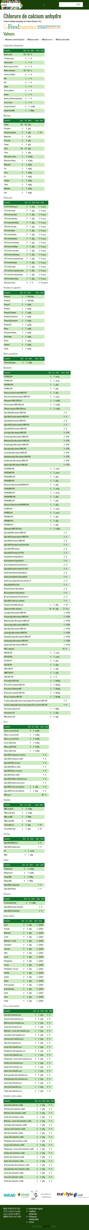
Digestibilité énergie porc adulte (13, 758)
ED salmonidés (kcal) (10, 903)
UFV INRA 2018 (8, 380)
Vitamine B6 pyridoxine (10, 320)
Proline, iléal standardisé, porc (13, 1091)
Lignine (6, 86)
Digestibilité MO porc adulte (12, 767)
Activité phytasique (10, 362)
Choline (6, 348)
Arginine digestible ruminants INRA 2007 (16, 644)
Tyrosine (6, 965)
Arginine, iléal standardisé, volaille (14, 1157)
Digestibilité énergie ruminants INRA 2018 (16, 416)
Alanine (6, 981)
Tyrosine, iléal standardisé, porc (13, 1055)
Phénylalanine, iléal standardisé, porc (15, 1051)
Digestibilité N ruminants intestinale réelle (16, 544)
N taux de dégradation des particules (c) (15, 564)
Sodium (6, 144)
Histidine (6, 973)
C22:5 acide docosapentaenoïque (14, 270)
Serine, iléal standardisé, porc (12, 1087)
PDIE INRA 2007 (8, 524)
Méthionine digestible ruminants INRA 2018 (16, 440)
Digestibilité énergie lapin (11, 885)
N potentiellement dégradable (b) (14, 560)
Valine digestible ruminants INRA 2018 (15, 448)
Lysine (6, 925)
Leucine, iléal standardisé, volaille (14, 1137)
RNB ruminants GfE (9, 716)
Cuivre (6, 172)
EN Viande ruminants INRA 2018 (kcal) (15, 408)
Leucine (6, 957)
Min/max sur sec (48, 39)
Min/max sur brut (33, 39)
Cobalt (6, 184)
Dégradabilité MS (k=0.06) (11, 584)
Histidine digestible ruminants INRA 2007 (16, 640)
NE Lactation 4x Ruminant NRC (13, 688)
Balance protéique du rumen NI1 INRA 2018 (16, 484)
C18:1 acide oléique (9, 230)
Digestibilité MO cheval (11, 843)
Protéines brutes (9, 58)
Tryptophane (7, 945)
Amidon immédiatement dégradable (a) (15, 572)
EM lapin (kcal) (8, 873)
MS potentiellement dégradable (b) (14, 592)
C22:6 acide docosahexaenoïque (13, 274)
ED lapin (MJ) (7, 877)
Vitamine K (7, 308)
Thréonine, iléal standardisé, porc (13, 1019)
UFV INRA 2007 (8, 512)
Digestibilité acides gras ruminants (14, 600)
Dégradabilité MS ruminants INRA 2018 (15, 428)
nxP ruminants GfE (9, 712)
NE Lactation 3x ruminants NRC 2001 (14, 684)
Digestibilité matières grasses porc (14, 783)
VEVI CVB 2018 (8, 656)
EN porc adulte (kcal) (10, 751)
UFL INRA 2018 (8, 376)
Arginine (6, 977)
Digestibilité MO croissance (12, 763)
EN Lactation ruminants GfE (12, 709)
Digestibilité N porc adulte (12, 774)
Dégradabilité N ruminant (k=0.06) (14, 552)
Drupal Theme (37, 1226)
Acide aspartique (9, 985)
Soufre (6, 152)
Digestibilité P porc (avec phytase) (14, 791)
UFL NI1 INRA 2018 (9, 468)
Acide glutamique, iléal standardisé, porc (16, 1079)
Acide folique (8, 336)
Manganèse (7, 164)
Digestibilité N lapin (10, 889)
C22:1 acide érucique (10, 266)
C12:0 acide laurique (9, 210)
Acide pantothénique (10, 332)
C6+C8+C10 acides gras (11, 206)
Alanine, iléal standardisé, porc (13, 1071)
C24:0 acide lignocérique (11, 278)
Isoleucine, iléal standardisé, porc (14, 1039)
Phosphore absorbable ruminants (13, 605)
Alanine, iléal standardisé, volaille (14, 1161)
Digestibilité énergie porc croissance (14, 755)
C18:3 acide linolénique (10, 238)
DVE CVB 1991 (8, 660)
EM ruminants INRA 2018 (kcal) (13, 400)
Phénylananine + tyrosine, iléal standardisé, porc (18, 1059)
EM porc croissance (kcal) (11, 735)
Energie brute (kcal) (9, 106)
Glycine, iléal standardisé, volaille (14, 1173)
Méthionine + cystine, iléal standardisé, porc (17, 1031)
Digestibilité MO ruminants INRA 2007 (15, 532)
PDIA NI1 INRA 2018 (9, 476)
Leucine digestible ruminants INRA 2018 (15, 452)
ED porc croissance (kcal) (11, 730)
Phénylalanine (8, 961)
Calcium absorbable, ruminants (13, 608)
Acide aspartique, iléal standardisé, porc (16, 1075)
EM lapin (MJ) (8, 881)
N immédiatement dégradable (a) (13, 556)
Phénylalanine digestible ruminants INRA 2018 (17, 456)
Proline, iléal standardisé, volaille (14, 1181)
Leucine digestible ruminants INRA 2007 (15, 632)
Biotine (6, 340)
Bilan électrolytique (10, 160)
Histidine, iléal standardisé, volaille (14, 1153)
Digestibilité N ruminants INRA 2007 (14, 540)
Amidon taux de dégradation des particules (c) (17, 580)
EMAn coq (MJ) (8, 816)
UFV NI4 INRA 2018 (9, 492)
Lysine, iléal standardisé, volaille (13, 1105)
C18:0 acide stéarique (10, 226)
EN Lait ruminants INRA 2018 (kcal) (14, 404)
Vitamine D (7, 300)
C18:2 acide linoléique (10, 234)
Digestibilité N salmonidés (12, 911)
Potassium (7, 140)
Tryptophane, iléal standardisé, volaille (15, 1125)
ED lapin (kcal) (8, 869)
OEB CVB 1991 (8, 665)
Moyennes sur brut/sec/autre (15, 39)
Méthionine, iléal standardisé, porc (14, 1023)
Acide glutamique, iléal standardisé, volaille (17, 1169)
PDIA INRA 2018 (8, 384)
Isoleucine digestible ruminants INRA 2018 (16, 444)
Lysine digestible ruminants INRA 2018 (15, 432)
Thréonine (7, 929)
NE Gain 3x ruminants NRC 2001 (13, 696)
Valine (6, 953)
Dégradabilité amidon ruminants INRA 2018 (16, 424)
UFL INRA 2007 (8, 508)
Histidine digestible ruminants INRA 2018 (16, 460)
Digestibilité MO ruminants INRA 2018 (15, 412)
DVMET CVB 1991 (8, 672)
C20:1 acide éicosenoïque (11, 250)
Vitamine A (7, 296)
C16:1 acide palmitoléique (11, 222)
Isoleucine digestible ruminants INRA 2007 (16, 624)
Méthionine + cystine (10, 941)
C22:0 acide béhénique (10, 262)
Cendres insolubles (9, 74)
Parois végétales (9, 90)
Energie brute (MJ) (9, 110)
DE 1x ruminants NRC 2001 (11, 680)
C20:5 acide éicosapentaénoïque (13, 258)
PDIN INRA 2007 (8, 520)
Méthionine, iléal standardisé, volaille (15, 1113)
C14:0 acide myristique (10, 214)
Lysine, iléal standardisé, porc (12, 1015)
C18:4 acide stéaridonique (11, 242)
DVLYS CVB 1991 (8, 668)
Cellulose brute (8, 62)
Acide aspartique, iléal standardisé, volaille (16, 1165)
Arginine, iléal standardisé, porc (13, 1067)
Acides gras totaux (9, 282)
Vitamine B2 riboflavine (10, 316)
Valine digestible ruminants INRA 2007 (15, 628)
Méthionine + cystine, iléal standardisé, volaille (17, 1121)
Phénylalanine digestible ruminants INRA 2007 (17, 636)
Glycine (6, 993)
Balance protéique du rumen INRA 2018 (15, 392)
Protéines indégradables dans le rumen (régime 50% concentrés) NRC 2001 (25, 705)
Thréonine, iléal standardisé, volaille (14, 1109)
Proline (6, 1001)
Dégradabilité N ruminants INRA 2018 (15, 420)
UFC (5, 851)
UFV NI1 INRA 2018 (9, 472)
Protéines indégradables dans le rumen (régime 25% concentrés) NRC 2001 (25, 700)
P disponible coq (9, 825)
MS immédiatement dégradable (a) (14, 588)
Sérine (6, 997)
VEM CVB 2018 (8, 652)
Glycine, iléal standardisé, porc (13, 1083)
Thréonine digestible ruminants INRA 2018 (16, 436)
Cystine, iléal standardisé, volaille (14, 1117)
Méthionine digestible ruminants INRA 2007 (16, 620)
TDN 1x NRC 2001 (8, 677)
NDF (5, 78)
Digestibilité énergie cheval (12, 847)
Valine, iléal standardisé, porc (12, 1043)
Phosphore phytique (10, 132)
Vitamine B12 (7, 324)
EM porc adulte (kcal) (10, 746)
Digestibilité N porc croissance (13, 770)
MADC (6, 855)
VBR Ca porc (7, 795)
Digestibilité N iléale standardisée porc (15, 779)
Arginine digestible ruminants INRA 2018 (15, 464)
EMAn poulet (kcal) (9, 813)
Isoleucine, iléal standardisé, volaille (14, 1129)
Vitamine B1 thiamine (10, 312)
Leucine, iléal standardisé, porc (13, 1047)
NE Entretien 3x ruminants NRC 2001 (14, 693)
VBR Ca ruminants (9, 649)
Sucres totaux (8, 102)
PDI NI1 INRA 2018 (9, 480)
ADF (5, 82)
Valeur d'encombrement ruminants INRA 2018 (17, 396)
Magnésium (7, 136)
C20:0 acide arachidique (11, 246)
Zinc (5, 168)
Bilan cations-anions (10, 156)
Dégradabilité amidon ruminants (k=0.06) (16, 568)
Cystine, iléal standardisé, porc (13, 1027)
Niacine (6, 328)
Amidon (6, 94)
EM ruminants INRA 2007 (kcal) (13, 528)
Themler (53, 1226)
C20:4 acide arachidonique (11, 254)
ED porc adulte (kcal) (10, 742)
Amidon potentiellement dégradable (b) (15, 576)
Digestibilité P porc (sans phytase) (14, 786)
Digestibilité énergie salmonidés (13, 907)
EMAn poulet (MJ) (9, 821)
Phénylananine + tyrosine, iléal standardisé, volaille (19, 1149)
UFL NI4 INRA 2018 (9, 488)
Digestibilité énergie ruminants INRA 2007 (16, 536)
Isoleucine (7, 949)
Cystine (6, 937)
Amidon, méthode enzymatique (13, 98)
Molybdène (7, 188)
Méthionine (7, 933)
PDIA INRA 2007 (8, 516)
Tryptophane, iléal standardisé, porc (14, 1035)
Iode (5, 192)
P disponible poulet (10, 829)
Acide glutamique (9, 989)
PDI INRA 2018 (8, 388)
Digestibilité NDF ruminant (12, 548)
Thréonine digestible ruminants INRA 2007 (16, 616)
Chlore (6, 148)
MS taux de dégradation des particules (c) (16, 596)
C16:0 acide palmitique (10, 218)
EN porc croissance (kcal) (11, 739)
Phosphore (7, 128)
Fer (5, 176)
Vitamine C (7, 344)
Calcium (6, 124)
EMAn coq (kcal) (8, 809)
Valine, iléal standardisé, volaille (13, 1133)
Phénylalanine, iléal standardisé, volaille (15, 1141)
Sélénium (6, 180)
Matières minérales (9, 70)
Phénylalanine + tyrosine (11, 969)
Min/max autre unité (62, 39)
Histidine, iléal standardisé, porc (13, 1063)
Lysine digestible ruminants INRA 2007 (15, 612)
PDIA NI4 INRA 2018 (9, 496)
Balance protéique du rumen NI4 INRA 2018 (16, 504)
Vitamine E (7, 304)
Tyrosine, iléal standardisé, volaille (14, 1145)
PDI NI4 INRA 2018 (9, 500)
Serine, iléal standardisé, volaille (13, 1177)
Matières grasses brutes (11, 66)
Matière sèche (8, 54)
